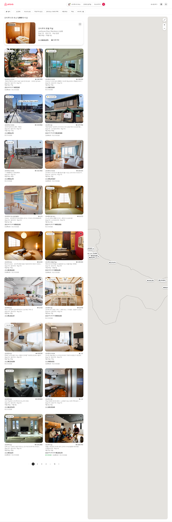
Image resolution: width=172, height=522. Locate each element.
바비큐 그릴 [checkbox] (80, 11)
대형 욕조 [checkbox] (64, 11)
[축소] (164, 28)
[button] (43, 40)
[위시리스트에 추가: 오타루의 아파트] (80, 51)
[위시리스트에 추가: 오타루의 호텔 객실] (80, 233)
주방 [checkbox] (72, 11)
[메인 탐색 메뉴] (166, 4)
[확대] (164, 25)
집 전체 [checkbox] (18, 11)
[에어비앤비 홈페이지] (8, 4)
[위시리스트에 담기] (80, 24)
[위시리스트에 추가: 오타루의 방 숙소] (80, 188)
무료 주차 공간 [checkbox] (38, 11)
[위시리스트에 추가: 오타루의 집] (80, 96)
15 (54, 464)
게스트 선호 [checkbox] (27, 11)
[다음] (58, 464)
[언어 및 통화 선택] (161, 4)
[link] (29, 464)
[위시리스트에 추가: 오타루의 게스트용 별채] (40, 188)
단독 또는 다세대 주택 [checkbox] (52, 11)
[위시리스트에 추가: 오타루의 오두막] (40, 51)
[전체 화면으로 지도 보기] (164, 20)
